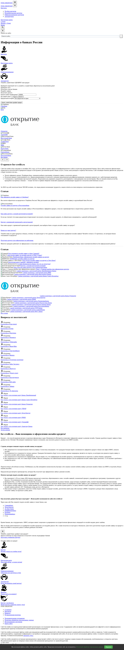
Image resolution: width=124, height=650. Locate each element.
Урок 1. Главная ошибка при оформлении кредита (52, 269)
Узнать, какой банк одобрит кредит (12, 102)
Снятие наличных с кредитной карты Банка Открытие (58, 296)
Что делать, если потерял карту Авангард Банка (16, 426)
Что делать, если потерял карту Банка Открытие (17, 404)
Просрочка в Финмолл (8, 337)
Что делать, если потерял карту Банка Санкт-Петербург (19, 400)
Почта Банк (4, 148)
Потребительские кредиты (13, 13)
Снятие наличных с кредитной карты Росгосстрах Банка (33, 303)
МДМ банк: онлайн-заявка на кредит (22, 259)
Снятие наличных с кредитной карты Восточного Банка (32, 274)
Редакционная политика (13, 615)
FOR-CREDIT (7, 3)
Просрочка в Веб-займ (8, 382)
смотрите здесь (28, 635)
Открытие (4, 131)
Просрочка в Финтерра (8, 333)
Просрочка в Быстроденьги (10, 377)
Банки (3, 25)
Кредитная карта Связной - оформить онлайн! (23, 262)
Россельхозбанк (6, 155)
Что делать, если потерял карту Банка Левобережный (18, 395)
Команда (7, 613)
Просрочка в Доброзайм (9, 342)
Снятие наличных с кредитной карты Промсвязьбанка (31, 301)
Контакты (8, 611)
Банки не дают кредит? (8, 230)
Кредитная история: (7, 98)
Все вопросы (5, 428)
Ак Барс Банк (9, 509)
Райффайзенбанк (10, 510)
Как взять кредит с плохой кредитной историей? (17, 214)
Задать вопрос (5, 430)
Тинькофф (4, 134)
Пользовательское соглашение (15, 618)
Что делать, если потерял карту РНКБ (13, 417)
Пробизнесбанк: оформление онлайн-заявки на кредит (31, 257)
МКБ (2, 145)
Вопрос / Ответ (6, 23)
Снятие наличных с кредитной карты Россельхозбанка (31, 306)
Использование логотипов (13, 622)
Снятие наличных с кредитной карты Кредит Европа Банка (31, 304)
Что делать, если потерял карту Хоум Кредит (15, 413)
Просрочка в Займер (7, 386)
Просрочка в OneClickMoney (10, 351)
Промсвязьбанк (10, 514)
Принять (108, 647)
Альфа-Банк (5, 141)
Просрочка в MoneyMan (9, 346)
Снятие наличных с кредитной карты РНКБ (21, 299)
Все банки (4, 157)
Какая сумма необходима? (9, 94)
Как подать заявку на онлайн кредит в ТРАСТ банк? (24, 255)
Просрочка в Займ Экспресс (10, 364)
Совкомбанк (9, 505)
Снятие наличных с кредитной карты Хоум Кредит (28, 297)
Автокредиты (9, 16)
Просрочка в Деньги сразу (9, 373)
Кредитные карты (7, 20)
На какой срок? (6, 96)
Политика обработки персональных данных (19, 620)
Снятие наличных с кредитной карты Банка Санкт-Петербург (38, 276)
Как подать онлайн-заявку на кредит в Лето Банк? (39, 260)
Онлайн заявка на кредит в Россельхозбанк (15, 205)
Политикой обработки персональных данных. (90, 647)
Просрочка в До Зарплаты (9, 391)
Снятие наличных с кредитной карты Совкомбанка (28, 310)
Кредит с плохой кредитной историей (33, 265)
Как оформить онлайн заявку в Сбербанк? (15, 197)
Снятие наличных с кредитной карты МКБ (37, 272)
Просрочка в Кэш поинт (9, 324)
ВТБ (2, 109)
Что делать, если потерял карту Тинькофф (14, 422)
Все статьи (4, 313)
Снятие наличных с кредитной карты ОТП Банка (26, 308)
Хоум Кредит (9, 507)
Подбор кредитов (10, 11)
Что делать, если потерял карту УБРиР (13, 408)
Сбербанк (4, 106)
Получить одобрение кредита (10, 537)
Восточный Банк (6, 138)
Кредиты (4, 8)
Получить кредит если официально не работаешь (17, 240)
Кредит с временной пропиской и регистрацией (17, 222)
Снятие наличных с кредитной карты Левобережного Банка (36, 271)
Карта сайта (8, 623)
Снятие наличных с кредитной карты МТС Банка (26, 311)
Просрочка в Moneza (7, 355)
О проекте (8, 609)
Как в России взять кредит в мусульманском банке (30, 267)
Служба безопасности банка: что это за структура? (34, 264)
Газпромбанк (5, 152)
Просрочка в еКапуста (8, 368)
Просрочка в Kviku (7, 328)
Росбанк (7, 512)
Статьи (3, 21)
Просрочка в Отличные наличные (12, 360)
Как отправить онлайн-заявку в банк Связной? (23, 253)
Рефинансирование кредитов (14, 15)
